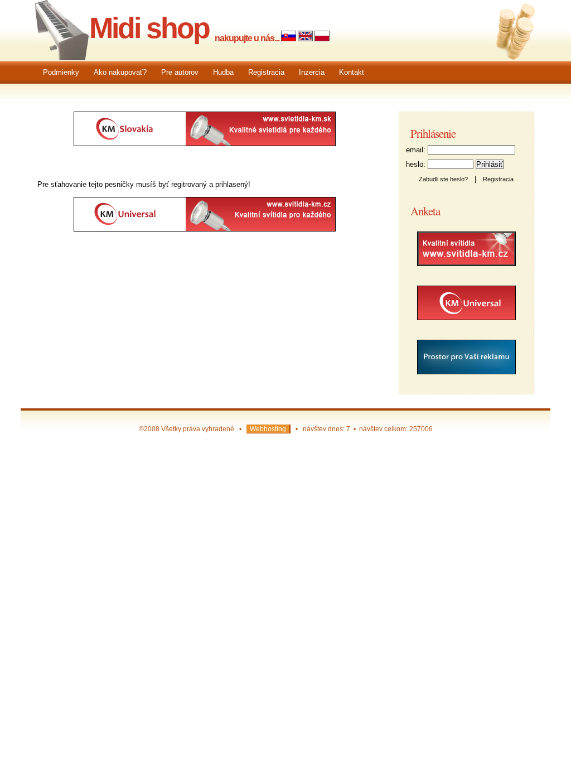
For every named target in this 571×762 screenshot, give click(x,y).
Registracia (266, 72)
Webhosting (268, 428)
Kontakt (351, 72)
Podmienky (61, 72)
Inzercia (312, 72)
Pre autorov (180, 72)
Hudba (223, 72)
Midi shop (149, 28)
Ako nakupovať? (120, 72)
